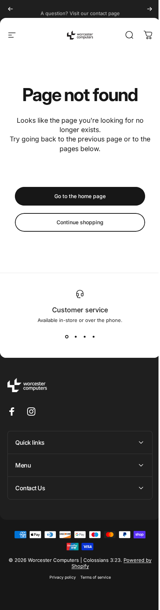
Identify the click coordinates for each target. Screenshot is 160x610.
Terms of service (92, 577)
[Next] (149, 9)
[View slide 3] (84, 336)
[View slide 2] (75, 336)
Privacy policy (60, 577)
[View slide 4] (93, 336)
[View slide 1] (66, 336)
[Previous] (10, 9)
